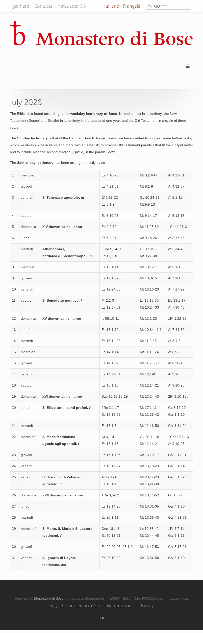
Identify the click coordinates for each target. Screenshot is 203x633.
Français (131, 6)
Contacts (43, 6)
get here (20, 6)
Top (101, 618)
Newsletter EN (71, 6)
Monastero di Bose (49, 598)
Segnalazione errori (69, 606)
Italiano (112, 6)
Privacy (146, 606)
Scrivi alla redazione (114, 606)
